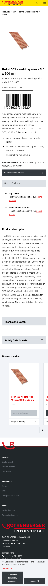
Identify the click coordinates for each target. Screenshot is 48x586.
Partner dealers (8, 467)
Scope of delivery (12, 183)
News (4, 486)
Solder (4, 14)
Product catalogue (9, 515)
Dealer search (7, 462)
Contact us (6, 471)
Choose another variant (14, 173)
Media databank (9, 510)
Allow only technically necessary (12, 578)
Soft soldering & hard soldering (25, 12)
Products (6, 12)
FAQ (3, 491)
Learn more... (7, 568)
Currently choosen (20, 413)
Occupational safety (10, 496)
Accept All (35, 581)
